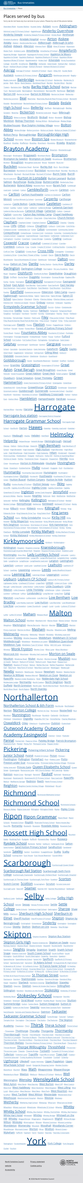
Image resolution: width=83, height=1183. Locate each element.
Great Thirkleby (43, 378)
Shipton (58, 918)
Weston (40, 1098)
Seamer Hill (42, 889)
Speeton (62, 956)
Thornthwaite (35, 1035)
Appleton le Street (11, 57)
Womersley (24, 1125)
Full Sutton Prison (29, 340)
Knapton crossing (32, 548)
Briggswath (30, 155)
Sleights (19, 949)
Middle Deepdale (30, 638)
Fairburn (44, 310)
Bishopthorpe (53, 121)
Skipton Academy (40, 936)
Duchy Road (23, 277)
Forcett (14, 328)
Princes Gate (24, 767)
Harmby (19, 409)
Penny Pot (28, 744)
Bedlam (26, 108)
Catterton (50, 211)
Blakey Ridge (66, 121)
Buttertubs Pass (66, 182)
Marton (62, 624)
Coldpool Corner (10, 229)
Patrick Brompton (66, 740)
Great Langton (62, 374)
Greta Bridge (21, 387)
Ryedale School (15, 843)
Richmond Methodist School (49, 794)
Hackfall (69, 391)
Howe (6, 468)
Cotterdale (55, 236)
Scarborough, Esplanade (23, 875)
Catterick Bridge (44, 208)
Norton (8, 710)
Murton (40, 659)
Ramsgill (28, 774)
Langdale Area (63, 558)
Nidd (38, 679)
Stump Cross (61, 1000)
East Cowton (42, 285)
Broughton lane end (33, 162)
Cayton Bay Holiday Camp (37, 214)
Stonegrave (57, 996)
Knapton (20, 548)
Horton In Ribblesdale (32, 463)
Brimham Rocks (44, 155)
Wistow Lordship (64, 1122)
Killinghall (52, 508)
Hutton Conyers (36, 479)
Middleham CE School (65, 637)
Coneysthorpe (11, 232)
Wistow (39, 1122)
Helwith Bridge (37, 441)
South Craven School (39, 953)
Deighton (12, 273)
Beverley (15, 113)
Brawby (61, 142)
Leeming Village (38, 575)
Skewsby (53, 927)
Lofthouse (15, 593)
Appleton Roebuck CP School (46, 57)
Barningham (27, 91)
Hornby (63, 458)
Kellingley (24, 500)
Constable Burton (70, 233)
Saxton (27, 852)
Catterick (33, 208)
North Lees (37, 686)
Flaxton (39, 324)
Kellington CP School (56, 500)
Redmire (31, 781)
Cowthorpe (67, 239)
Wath (32, 1069)
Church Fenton (65, 217)
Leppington (53, 574)
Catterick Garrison (62, 207)
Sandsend (67, 847)
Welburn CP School (46, 1074)
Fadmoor (34, 311)
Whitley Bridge (49, 1115)
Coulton (17, 239)
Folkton (68, 325)
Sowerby (44, 956)
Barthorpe (61, 91)
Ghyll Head (8, 353)
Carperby (51, 199)
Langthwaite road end (39, 561)
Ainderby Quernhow (57, 30)
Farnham (25, 313)
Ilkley (61, 483)
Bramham (42, 143)
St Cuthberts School (30, 966)
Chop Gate (38, 218)
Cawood (67, 211)
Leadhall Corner (40, 565)
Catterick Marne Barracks (14, 211)
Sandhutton (55, 847)
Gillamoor (29, 353)
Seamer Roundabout (56, 889)
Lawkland (19, 565)
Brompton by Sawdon (16, 158)
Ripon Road (62, 818)
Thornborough (12, 1034)
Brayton (70, 142)
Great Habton (33, 373)
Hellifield (45, 436)
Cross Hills (46, 251)
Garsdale (14, 349)
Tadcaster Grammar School (25, 1016)
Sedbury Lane (9, 898)
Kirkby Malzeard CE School (40, 535)
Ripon (13, 815)
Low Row (8, 606)
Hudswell (45, 468)
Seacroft (19, 889)
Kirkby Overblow (58, 535)
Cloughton (41, 225)
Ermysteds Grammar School (25, 306)
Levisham (65, 575)
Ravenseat (8, 778)
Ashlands (42, 64)
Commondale (51, 229)
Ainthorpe (68, 34)
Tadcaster (59, 1011)
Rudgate (25, 839)
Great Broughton (45, 370)
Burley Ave (46, 166)
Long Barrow (48, 593)
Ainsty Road (56, 35)
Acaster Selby (36, 26)
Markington (19, 625)
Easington (20, 282)
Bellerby (37, 107)
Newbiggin (55, 667)
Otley (25, 723)
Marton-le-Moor (24, 630)
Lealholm (55, 565)
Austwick (9, 75)
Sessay (26, 904)
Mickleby (50, 634)
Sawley (17, 851)
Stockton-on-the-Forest (34, 991)
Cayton (7, 214)
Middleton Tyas (12, 644)
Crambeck (9, 246)
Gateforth (52, 349)
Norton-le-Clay (43, 711)
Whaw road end (19, 1107)
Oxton (58, 736)
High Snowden (29, 453)
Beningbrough (58, 108)
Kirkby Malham (42, 531)
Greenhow (67, 383)
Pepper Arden (52, 744)
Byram (49, 185)
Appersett (22, 54)
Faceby (26, 311)
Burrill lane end (10, 178)
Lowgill (45, 606)
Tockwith (45, 1051)
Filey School (44, 321)
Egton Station (17, 299)
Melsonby (24, 634)
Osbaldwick (17, 719)
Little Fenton (28, 586)
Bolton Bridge (20, 130)
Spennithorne (9, 959)
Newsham (49, 671)
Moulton (8, 658)
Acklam (47, 26)
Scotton (27, 883)
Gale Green (64, 340)
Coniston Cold (37, 233)
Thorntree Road (59, 1043)
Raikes (66, 770)
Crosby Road (31, 251)
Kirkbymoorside (24, 541)
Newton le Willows (14, 675)
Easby (12, 282)
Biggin (54, 113)
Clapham (10, 222)
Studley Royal (48, 1000)
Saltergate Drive (57, 844)
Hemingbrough (53, 441)
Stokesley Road (10, 996)
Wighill (58, 1118)
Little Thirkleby (35, 589)
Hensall (67, 441)
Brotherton (70, 158)
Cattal (25, 208)
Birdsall (43, 117)
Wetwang (43, 1102)
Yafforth (19, 1133)
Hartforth (14, 428)
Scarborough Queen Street (62, 865)
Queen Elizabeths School (51, 767)
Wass (24, 1069)
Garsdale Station (25, 349)
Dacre (51, 255)
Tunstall (56, 1057)
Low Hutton (41, 602)
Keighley (37, 495)
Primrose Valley (33, 763)
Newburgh (65, 667)
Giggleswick (18, 353)
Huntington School (11, 476)
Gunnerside (41, 390)
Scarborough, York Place (39, 879)
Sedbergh (70, 889)
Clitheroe (30, 226)
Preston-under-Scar (15, 762)
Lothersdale (31, 598)
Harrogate (54, 407)
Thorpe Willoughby (31, 1047)
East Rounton (55, 288)
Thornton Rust (55, 1040)
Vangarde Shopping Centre (43, 1065)
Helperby (11, 440)
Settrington (52, 909)
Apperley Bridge (10, 54)
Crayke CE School (44, 247)
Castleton (53, 203)
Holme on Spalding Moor (64, 456)
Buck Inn (59, 162)
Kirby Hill (58, 517)
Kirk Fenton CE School (39, 525)
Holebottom (21, 456)
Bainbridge (25, 79)
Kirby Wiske (67, 521)
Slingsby (31, 949)
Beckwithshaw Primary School (35, 103)
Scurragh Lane (9, 889)
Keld (53, 496)
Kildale (22, 508)
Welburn (33, 1074)
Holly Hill (48, 456)
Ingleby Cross (39, 487)
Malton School (15, 620)
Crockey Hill (71, 247)
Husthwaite (45, 476)
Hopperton (53, 459)
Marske (52, 625)
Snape (7, 953)
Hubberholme (24, 468)
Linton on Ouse (61, 583)
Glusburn (43, 356)
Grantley (15, 365)
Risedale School (17, 822)
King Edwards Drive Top (26, 513)
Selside (18, 905)
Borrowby (19, 139)
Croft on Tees (9, 251)
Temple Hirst (9, 1020)
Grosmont (72, 387)
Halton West (13, 399)
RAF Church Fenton (42, 770)
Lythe (6, 615)
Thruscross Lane (10, 1051)
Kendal (68, 500)
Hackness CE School (30, 394)
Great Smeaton (24, 378)
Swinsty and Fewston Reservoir (27, 1012)
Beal (23, 98)
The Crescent (31, 1020)
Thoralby (35, 1030)
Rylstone (31, 844)
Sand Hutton (9, 847)
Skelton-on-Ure (40, 926)
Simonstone (36, 923)
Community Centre (65, 229)
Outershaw (66, 723)
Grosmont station (11, 391)
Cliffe (13, 225)
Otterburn (33, 723)
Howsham (14, 468)
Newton (59, 672)
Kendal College (9, 504)
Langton (54, 560)
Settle (54, 904)
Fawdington (50, 313)
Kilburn (14, 508)
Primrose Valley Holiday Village (53, 763)
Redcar (6, 781)
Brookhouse (57, 159)
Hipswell (71, 453)
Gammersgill (22, 344)
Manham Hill (41, 620)
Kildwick (31, 508)
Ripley (57, 809)
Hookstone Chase (31, 459)
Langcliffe (35, 558)
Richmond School (31, 802)
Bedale (54, 103)
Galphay (10, 344)
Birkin (51, 117)
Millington (66, 645)
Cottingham (8, 239)
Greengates (57, 383)
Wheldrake (31, 1107)
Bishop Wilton (41, 121)
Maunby (50, 630)
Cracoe (23, 243)
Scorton (65, 879)
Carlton (14, 194)
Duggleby (34, 277)
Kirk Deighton (11, 524)
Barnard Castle (15, 91)
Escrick (51, 307)
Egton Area (45, 296)
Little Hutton (39, 586)
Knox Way (22, 555)
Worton (33, 1129)
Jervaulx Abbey (10, 496)
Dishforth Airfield (41, 273)
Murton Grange (50, 659)
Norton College (24, 710)
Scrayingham (39, 884)
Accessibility (10, 1170)
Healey (27, 436)
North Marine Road (50, 686)
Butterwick (10, 185)
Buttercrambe (51, 181)
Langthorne (13, 561)
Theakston (19, 1026)
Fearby (59, 313)
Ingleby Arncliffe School (21, 488)
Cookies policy (36, 1165)
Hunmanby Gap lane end (32, 473)
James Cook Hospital (43, 492)
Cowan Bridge (37, 239)
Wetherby (11, 1102)
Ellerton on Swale (21, 303)
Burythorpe (19, 181)
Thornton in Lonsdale (12, 1037)
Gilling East (38, 353)
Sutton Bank (33, 1004)
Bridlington (17, 155)
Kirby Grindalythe (31, 517)
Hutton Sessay (41, 484)
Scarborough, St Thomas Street (16, 879)
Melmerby (11, 634)
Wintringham (29, 1122)
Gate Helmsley (39, 349)
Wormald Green (21, 1129)
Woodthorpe (9, 1129)
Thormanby (64, 1030)
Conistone (49, 233)
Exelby (18, 310)
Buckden (10, 166)
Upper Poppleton (54, 1061)
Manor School (64, 620)
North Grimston (23, 685)
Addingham (68, 26)
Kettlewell (47, 503)
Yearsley (48, 1133)
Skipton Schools (35, 945)
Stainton (16, 979)
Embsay (41, 302)
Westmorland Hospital (27, 1098)
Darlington (12, 268)
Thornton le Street (41, 1040)
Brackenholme (70, 139)
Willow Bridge (69, 1119)
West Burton (46, 1084)
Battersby (69, 94)
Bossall (27, 139)
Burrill (71, 173)
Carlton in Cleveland (53, 195)
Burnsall (17, 174)
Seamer (30, 888)
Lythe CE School (15, 615)
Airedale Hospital (29, 39)
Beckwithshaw (16, 103)
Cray (27, 247)
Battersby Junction (11, 99)
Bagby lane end (10, 80)
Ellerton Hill (8, 303)
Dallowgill (52, 259)
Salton (69, 843)
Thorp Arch (71, 1043)
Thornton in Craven (62, 1035)
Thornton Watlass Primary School (38, 1043)
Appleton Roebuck (26, 57)
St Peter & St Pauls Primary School (17, 976)
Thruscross (71, 1047)
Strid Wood (27, 1000)
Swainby (34, 1007)
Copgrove (21, 236)
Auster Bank (67, 71)
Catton (59, 211)
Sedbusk (19, 898)
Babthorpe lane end (61, 75)
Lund (51, 606)
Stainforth (64, 976)
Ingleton (27, 492)
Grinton (51, 387)
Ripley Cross (67, 809)
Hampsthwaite (46, 398)
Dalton (63, 259)
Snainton (42, 949)
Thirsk (37, 1025)
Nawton (8, 664)
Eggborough (10, 295)
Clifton (21, 225)
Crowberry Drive (10, 255)
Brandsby (51, 143)
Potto (64, 759)
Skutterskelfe (57, 945)
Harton (23, 428)
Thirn (27, 1026)
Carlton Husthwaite (32, 194)
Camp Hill (54, 190)
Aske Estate (52, 64)
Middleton (26, 641)
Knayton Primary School (51, 551)
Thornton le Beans (29, 1037)
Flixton (49, 325)
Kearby (20, 496)
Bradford (7, 143)
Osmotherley (55, 719)
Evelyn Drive (8, 311)
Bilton (8, 117)
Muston (64, 658)
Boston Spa (40, 139)
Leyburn (10, 579)
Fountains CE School (56, 333)
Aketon (15, 43)
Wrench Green (61, 1129)
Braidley (33, 143)
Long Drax (59, 593)
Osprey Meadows (69, 719)
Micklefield (8, 638)
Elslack (32, 303)
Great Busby (62, 370)
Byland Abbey (24, 185)
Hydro (53, 484)
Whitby (68, 1106)
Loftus (23, 593)
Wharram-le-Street (64, 1102)
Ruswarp (62, 839)
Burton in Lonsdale (32, 178)
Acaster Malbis (23, 26)
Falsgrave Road (65, 311)
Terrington (19, 1020)
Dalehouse (42, 259)
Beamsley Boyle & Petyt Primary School (52, 99)
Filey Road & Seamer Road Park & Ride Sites (21, 321)
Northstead (69, 706)
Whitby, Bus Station (35, 1112)
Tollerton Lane (21, 1054)
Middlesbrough (12, 641)
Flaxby (29, 325)
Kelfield (15, 500)
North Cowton (38, 682)
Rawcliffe (69, 777)
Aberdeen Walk (10, 26)
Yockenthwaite (20, 1143)
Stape (6, 983)
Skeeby (17, 926)
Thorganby (47, 1030)
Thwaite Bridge (32, 1051)
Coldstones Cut (24, 229)
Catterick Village (34, 211)
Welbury (58, 1074)
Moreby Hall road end (39, 654)
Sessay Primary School (40, 905)
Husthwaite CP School (62, 476)
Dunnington (46, 277)
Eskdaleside (66, 307)
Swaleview (66, 1007)
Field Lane (36, 318)
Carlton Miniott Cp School (23, 199)
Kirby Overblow (36, 521)
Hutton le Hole (54, 479)
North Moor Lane (66, 686)
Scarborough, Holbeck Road (45, 875)
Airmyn (43, 39)
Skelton (26, 926)
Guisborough (26, 390)
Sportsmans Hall (17, 963)
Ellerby (36, 299)
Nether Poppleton (57, 665)
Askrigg (9, 70)
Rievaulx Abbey (10, 809)
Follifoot (7, 328)
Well (66, 1074)
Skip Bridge (63, 927)
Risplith (29, 822)
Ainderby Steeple (13, 34)
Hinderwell (62, 453)
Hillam (53, 452)
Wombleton (10, 1125)
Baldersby (58, 80)
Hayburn (7, 436)
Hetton (13, 446)
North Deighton (54, 682)
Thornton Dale (47, 1035)
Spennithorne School (24, 959)
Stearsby (17, 986)
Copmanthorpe (32, 236)
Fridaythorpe (35, 336)
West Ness (36, 1091)
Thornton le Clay (67, 1037)
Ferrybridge (17, 318)
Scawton (54, 879)
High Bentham (50, 445)
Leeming (7, 575)
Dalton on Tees (18, 264)
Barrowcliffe (51, 91)
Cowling (57, 238)
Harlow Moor (9, 409)
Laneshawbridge (22, 558)
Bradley (15, 143)
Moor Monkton (62, 649)
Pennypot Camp (39, 744)
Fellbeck (73, 313)
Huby (36, 467)
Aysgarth (45, 75)
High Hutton (43, 449)
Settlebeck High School (37, 909)
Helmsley (62, 434)
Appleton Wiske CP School (14, 60)
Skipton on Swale (58, 942)
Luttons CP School (68, 606)
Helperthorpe (24, 441)
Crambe (62, 243)
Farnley (41, 313)
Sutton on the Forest (21, 1007)
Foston (17, 333)
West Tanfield (19, 1094)
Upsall (28, 1065)
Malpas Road (42, 615)
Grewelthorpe (35, 387)
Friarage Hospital (21, 336)
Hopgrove (44, 459)
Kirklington (10, 547)
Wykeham (9, 1132)
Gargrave (54, 344)
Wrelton (49, 1129)
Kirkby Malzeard (19, 535)
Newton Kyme (69, 672)
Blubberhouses (12, 125)
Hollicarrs (39, 456)
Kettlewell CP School (63, 504)
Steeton (26, 985)
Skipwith (46, 945)
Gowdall (55, 361)
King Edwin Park (43, 513)
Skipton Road (22, 945)
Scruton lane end (63, 884)
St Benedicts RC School (12, 966)
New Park (12, 667)
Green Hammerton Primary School (37, 383)
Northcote (59, 706)
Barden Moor (59, 83)
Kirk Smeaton (32, 527)
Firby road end (70, 321)
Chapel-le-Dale (9, 218)
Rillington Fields (46, 809)
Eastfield (16, 291)
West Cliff (59, 1084)
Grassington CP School (50, 365)
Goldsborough (15, 360)
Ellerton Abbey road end (63, 299)
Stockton (20, 991)
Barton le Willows (40, 94)
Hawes (35, 427)
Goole (29, 361)
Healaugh (17, 435)
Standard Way (65, 979)
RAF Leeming (57, 770)
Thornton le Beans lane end (49, 1037)
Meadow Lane (60, 630)
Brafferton (24, 143)
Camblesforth (37, 189)
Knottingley (10, 554)
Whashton (8, 1107)
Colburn (52, 226)
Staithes (40, 979)
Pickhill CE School (41, 756)
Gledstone (34, 356)
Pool (46, 759)
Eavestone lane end (32, 292)
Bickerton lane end (43, 113)
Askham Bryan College (19, 66)
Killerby (40, 508)
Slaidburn (8, 950)
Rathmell (57, 774)
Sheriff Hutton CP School (41, 918)
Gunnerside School (56, 391)
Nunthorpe (36, 715)
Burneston (9, 170)
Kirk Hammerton (58, 524)
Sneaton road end (19, 953)
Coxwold (10, 243)
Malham (29, 614)
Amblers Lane (19, 51)
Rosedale (36, 826)
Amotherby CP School (48, 51)
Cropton (20, 251)
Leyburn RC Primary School (58, 579)
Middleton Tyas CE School (32, 645)
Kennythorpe (24, 503)
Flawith (21, 324)
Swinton (45, 1011)
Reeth (40, 781)
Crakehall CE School (50, 243)
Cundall (44, 255)
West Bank (22, 1084)
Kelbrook (46, 496)
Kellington (39, 500)
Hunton (24, 476)
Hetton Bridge (23, 446)
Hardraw (61, 398)
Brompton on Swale (40, 158)
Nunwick (45, 715)
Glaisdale (9, 356)
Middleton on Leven (39, 641)
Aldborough (44, 42)
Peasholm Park (9, 744)
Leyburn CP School (32, 579)
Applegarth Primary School (38, 54)
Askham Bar (63, 64)
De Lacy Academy (61, 269)
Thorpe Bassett (10, 1047)
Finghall (54, 321)
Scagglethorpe (47, 852)
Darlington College (31, 268)
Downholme (56, 273)
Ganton (42, 344)
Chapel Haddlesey (63, 214)
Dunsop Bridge (58, 277)
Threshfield (56, 1047)
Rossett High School (35, 832)
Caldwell (15, 190)
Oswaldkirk (12, 723)
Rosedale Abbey (50, 825)
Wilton (7, 1122)
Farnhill (34, 313)
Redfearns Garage (18, 781)
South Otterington (33, 956)
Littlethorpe (49, 590)
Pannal (9, 740)
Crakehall (35, 243)
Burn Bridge (64, 167)
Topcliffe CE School (47, 1054)
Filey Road (70, 318)
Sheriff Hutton (22, 918)
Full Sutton (16, 340)
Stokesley (52, 990)
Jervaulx (73, 492)
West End (7, 1088)
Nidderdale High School (55, 678)
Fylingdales (42, 340)
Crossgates (59, 251)
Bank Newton (26, 83)
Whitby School (14, 1111)
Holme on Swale (10, 459)
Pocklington (10, 759)
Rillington (35, 809)
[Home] (10, 3)
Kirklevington (59, 542)
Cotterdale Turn (67, 236)
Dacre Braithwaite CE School (25, 259)
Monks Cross (39, 649)
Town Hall (61, 1054)
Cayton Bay (17, 214)
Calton (23, 190)
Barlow (65, 87)
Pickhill (29, 755)
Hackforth (8, 394)
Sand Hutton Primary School (31, 847)
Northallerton (31, 697)
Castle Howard (37, 204)
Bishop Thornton (24, 120)
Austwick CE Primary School (26, 75)
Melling (71, 629)
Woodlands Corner (63, 1125)
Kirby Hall (46, 518)
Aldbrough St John (63, 42)
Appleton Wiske (66, 57)
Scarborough (27, 862)
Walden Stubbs (61, 1065)
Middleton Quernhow (61, 641)
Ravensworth (18, 778)
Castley (13, 208)
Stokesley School (34, 995)
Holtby (20, 459)
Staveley (64, 982)
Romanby (17, 825)
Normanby (25, 682)
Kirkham (49, 542)
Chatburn (28, 218)
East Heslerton (9, 288)
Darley (69, 263)
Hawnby (47, 428)
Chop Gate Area (50, 218)
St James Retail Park (37, 969)
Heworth (33, 446)
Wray (41, 1129)
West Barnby (33, 1084)
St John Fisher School (55, 969)
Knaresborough (53, 547)
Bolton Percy (11, 134)
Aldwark (17, 46)
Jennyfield (60, 492)
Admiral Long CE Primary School (16, 31)
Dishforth (25, 273)
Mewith (42, 634)
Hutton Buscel (18, 479)
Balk (11, 83)
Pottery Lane (55, 759)
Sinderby (49, 923)
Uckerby (64, 1057)
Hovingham (66, 463)
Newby (9, 671)
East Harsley (67, 285)
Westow (49, 1097)
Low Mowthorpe (68, 603)
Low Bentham (59, 597)
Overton (51, 736)
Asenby (33, 63)
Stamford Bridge (51, 979)
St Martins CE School (25, 971)
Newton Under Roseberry (25, 679)
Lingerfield (40, 583)
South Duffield (58, 953)
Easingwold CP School (53, 282)
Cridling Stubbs (58, 247)
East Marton (32, 288)
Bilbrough (64, 112)
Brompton (60, 155)
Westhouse (10, 1097)
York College (54, 1143)
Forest (21, 328)
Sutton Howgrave (49, 1003)
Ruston (53, 839)
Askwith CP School (39, 71)
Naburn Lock (41, 662)
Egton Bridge (56, 296)
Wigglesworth (47, 1119)
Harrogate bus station (20, 415)
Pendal (19, 744)
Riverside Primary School (45, 822)
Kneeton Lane (67, 551)
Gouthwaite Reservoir (41, 361)
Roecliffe (7, 826)
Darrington (47, 269)
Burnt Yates (59, 173)
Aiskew (63, 39)
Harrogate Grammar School (32, 421)
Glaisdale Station (22, 356)
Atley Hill (57, 71)
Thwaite (21, 1051)
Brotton (7, 162)
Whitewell (28, 1115)
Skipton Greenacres (40, 943)
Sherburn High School (36, 913)
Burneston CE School (25, 170)
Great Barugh (24, 369)
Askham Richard (35, 66)
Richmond (20, 792)
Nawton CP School (21, 665)
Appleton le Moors (60, 54)
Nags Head (51, 662)
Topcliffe (33, 1054)
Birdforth (32, 117)
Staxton (8, 985)
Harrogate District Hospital (50, 416)
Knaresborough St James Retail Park (18, 551)
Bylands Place (39, 185)
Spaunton (53, 956)
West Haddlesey (21, 1087)
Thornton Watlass (14, 1042)
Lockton (7, 593)
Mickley (18, 637)
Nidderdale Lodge (11, 682)
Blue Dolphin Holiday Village (37, 125)
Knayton (37, 551)
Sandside (7, 852)
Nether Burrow (42, 665)
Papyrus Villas (31, 741)
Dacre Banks (62, 254)
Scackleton (35, 852)
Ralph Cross (18, 774)
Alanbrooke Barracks (28, 43)
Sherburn (14, 914)
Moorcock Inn (11, 654)
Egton (37, 296)
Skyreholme (68, 945)
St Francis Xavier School (53, 966)
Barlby (26, 87)
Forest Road (8, 333)
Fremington (8, 336)
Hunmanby (12, 472)
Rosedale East (65, 826)
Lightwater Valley (10, 583)
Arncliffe (14, 64)
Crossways (69, 251)
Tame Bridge (52, 1017)
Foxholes (69, 333)
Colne (33, 229)
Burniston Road (53, 170)
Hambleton (28, 398)
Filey (45, 317)
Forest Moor (30, 328)
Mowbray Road (21, 659)
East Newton (43, 288)
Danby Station (45, 264)
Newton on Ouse (48, 675)
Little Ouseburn (54, 586)
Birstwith (58, 117)
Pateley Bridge (47, 740)
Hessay (6, 446)
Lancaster (64, 555)
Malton (60, 612)
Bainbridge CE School (44, 80)
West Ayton (10, 1084)
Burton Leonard (57, 178)
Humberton (68, 468)
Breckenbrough (65, 150)
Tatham (70, 1017)
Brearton (53, 150)
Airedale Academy (11, 39)
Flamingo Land (10, 325)
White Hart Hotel (13, 1115)
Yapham (27, 1133)
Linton (49, 583)
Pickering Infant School (41, 750)
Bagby (73, 75)
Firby (60, 321)
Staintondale (28, 979)
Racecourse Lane (27, 770)
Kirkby (62, 527)
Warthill (16, 1070)
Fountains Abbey (34, 332)
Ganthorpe (33, 344)
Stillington (9, 990)
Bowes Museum (57, 139)
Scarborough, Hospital (67, 875)
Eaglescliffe (70, 277)
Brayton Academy (26, 148)
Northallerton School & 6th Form (29, 705)
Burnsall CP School (44, 174)
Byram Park (59, 185)
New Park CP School (25, 667)
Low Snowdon (20, 606)
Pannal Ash (19, 741)
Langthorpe (24, 561)
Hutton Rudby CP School (21, 484)
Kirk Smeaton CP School (48, 527)
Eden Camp (61, 292)
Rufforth (33, 839)
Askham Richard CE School (54, 66)
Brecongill (8, 155)
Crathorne (20, 247)
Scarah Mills (57, 855)
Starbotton (52, 982)
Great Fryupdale (17, 374)
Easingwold (34, 281)
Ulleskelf (24, 1061)
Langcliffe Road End (48, 558)
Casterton (7, 204)
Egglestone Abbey (26, 296)
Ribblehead (49, 786)
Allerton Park (40, 46)
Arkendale (54, 60)
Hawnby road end (59, 428)
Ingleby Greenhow (55, 488)
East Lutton (21, 288)
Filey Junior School (57, 318)
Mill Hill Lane (55, 645)
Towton (72, 1054)
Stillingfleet (63, 985)
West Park (45, 1091)
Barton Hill (9, 94)
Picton (53, 755)
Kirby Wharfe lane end (53, 521)
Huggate (53, 468)
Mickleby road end (62, 634)
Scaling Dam (17, 855)
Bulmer (36, 167)
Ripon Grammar (40, 817)
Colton (41, 229)
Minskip (7, 649)
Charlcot (20, 218)
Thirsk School (55, 1025)
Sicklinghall (25, 923)
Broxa (44, 162)
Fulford (57, 336)
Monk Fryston (22, 649)
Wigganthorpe (24, 1119)
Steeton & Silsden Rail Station (44, 986)
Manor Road (52, 620)
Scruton (50, 883)
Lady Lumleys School (43, 554)
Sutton (24, 1004)
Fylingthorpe (54, 340)
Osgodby (28, 718)
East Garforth (53, 285)
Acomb (55, 26)
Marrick (45, 625)
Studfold (38, 1000)
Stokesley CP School (68, 991)
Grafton (63, 361)
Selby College (50, 898)
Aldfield (8, 46)
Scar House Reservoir (42, 855)
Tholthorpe (21, 1030)
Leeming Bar (21, 574)
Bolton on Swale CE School (65, 130)
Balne (17, 83)
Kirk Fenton (24, 525)
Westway (58, 1098)
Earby (6, 282)
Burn (56, 167)
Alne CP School (59, 46)
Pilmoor (61, 756)
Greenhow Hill (9, 387)
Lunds (57, 606)
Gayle (63, 348)
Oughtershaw (44, 723)
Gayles (73, 349)
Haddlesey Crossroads (51, 394)
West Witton (35, 1094)
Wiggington (36, 1119)
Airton (52, 39)
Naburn (15, 662)
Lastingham (66, 560)
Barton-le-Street (57, 94)
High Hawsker (28, 449)
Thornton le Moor (25, 1040)
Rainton (8, 774)
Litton (58, 590)
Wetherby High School (29, 1102)
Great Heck (49, 373)
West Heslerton (38, 1088)
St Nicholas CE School (68, 971)
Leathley (13, 570)
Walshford (8, 1070)
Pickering (15, 749)
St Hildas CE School (20, 969)
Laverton (9, 565)
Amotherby (32, 50)
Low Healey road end (25, 603)
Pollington (24, 759)
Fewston (27, 318)
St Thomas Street (45, 975)
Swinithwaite (9, 1012)
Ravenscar (67, 774)
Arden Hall (42, 60)
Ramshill (36, 774)
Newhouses (29, 672)
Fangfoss (7, 313)
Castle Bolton (20, 204)
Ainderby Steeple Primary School (37, 35)
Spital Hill (37, 959)
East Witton (66, 288)
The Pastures (52, 1020)
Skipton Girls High (17, 942)
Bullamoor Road (25, 167)
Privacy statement (37, 1161)
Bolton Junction (33, 130)
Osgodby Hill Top (41, 719)
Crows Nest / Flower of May (29, 255)
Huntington (62, 473)
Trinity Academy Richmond (31, 1057)
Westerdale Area (64, 1094)
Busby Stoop (35, 181)
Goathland (53, 356)
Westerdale (50, 1094)
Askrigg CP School (23, 71)
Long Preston (19, 598)
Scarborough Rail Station (23, 870)
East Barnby (31, 285)
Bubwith (51, 162)
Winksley (17, 1122)
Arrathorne (23, 64)
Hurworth (34, 476)
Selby (34, 896)
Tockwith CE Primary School (62, 1051)
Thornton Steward (69, 1040)
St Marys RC (39, 971)
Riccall (58, 786)
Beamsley (32, 99)
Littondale (66, 590)
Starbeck (23, 982)
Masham (38, 629)
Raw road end (56, 778)
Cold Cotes (60, 226)
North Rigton (24, 689)
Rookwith (27, 826)
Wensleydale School (53, 1079)
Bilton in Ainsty (20, 117)
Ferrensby (8, 318)
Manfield (30, 620)
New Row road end (41, 667)
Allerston (29, 46)
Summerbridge (12, 1003)
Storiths (66, 996)
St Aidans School (43, 962)
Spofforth (48, 959)
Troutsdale (47, 1057)
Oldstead (7, 719)
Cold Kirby (70, 226)
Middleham (45, 637)
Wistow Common (50, 1122)
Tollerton (9, 1054)
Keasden (27, 496)
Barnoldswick (39, 91)
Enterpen (59, 303)
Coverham (26, 239)
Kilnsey (63, 508)
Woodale (35, 1126)
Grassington (30, 365)
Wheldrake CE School (45, 1107)
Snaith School (65, 949)
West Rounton (59, 1091)
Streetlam (7, 1000)
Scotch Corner (11, 883)
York (36, 1141)
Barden (50, 83)
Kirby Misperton (20, 521)
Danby (33, 263)
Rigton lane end (23, 809)
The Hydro (41, 1020)
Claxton (53, 222)
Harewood (71, 399)
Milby (46, 645)
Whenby (58, 1107)
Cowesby (47, 239)
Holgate (31, 456)
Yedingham (8, 1143)
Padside (65, 736)
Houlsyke (51, 463)
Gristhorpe (62, 387)
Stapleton (13, 983)
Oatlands (54, 715)
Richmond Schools (68, 804)
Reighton (10, 785)
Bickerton (27, 112)
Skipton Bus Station (59, 936)
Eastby (6, 292)
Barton (70, 90)
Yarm (34, 1133)
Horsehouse (14, 463)
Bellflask (48, 108)
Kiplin (17, 518)
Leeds (46, 569)
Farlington (16, 313)
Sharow (64, 908)
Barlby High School (45, 86)
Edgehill (72, 292)
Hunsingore (50, 472)
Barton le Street (23, 94)
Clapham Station (39, 222)
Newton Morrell (31, 675)
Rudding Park (15, 839)
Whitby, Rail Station (69, 1112)
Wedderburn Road (11, 1074)
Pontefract (37, 759)
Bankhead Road (39, 83)
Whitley (37, 1115)
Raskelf (47, 774)
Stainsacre (8, 979)
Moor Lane (50, 649)
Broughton (17, 162)
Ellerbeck (28, 299)
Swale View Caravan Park (51, 1007)
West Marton (25, 1091)
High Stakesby (42, 453)
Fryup (50, 336)
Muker (32, 658)
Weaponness (45, 1069)
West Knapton (50, 1088)
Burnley (64, 170)
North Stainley (39, 689)
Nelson (32, 665)
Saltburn (46, 844)
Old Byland (64, 715)
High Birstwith (16, 449)
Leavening (24, 570)
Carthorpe (65, 199)
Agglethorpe (36, 31)
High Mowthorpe (15, 453)
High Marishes (57, 449)
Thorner (25, 1035)
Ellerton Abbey (46, 299)
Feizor (65, 313)
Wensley (25, 1079)
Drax (6, 277)
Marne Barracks (33, 625)
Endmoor (50, 303)
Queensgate (14, 770)
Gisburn (63, 353)
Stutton (71, 1000)
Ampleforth (68, 50)
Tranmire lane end (11, 1057)
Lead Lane (28, 565)
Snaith (52, 949)
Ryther (38, 844)
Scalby (57, 851)
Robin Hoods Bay (63, 822)
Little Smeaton (19, 590)
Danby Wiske (58, 264)
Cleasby (63, 222)
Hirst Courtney (9, 456)
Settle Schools (21, 909)
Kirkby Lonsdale (21, 531)
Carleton (64, 189)
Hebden (35, 435)
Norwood (54, 711)
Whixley (13, 1118)
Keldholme (61, 496)
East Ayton (18, 285)
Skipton (17, 934)
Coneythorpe (26, 233)
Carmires (38, 199)
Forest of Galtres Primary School (54, 328)
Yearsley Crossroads (61, 1133)
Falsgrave (54, 311)
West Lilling (64, 1087)
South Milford (18, 956)
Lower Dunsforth (34, 606)
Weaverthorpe (62, 1069)
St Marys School (52, 971)
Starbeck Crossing (37, 983)
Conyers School (10, 236)
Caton (19, 208)
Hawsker (71, 428)
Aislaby (7, 42)
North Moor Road (11, 689)
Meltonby (33, 634)
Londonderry (34, 593)
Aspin (50, 71)
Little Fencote (16, 586)
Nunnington (21, 714)
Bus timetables (10, 8)
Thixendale (9, 1031)
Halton (67, 394)
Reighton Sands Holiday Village (31, 786)
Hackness (17, 394)
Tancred (62, 1017)
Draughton (70, 273)
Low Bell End (42, 598)
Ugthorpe (11, 1061)
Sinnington (62, 923)
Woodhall (46, 1125)
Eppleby (67, 303)
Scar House (28, 855)
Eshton (57, 307)
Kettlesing (37, 504)
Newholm (19, 672)
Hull (60, 468)
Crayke (33, 247)
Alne (49, 46)
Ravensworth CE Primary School (37, 778)
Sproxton (28, 963)
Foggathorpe (58, 325)
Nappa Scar (62, 662)
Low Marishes (55, 603)
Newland (38, 672)
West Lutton (14, 1091)
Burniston (40, 170)
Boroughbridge (27, 134)
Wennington (11, 1080)
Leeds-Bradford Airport (61, 570)
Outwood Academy (23, 728)
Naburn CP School (27, 662)
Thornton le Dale (10, 1040)
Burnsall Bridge (29, 174)
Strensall (16, 1000)
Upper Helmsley (37, 1061)
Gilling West (51, 352)
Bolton (57, 125)
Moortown (24, 654)
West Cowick (69, 1084)
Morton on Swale (62, 653)
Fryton (44, 336)
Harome (28, 409)
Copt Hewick (44, 236)
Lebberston (35, 570)
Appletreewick (31, 60)
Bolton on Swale (47, 130)
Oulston (55, 723)
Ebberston (47, 292)
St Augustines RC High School (65, 963)
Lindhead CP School (27, 583)
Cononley (57, 233)
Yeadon (41, 1133)
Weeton (24, 1074)
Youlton (13, 1148)
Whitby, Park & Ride (52, 1112)
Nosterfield (66, 710)
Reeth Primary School (53, 781)
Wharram (52, 1102)
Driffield (13, 277)
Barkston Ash (16, 87)
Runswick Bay (43, 839)
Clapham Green (25, 222)
